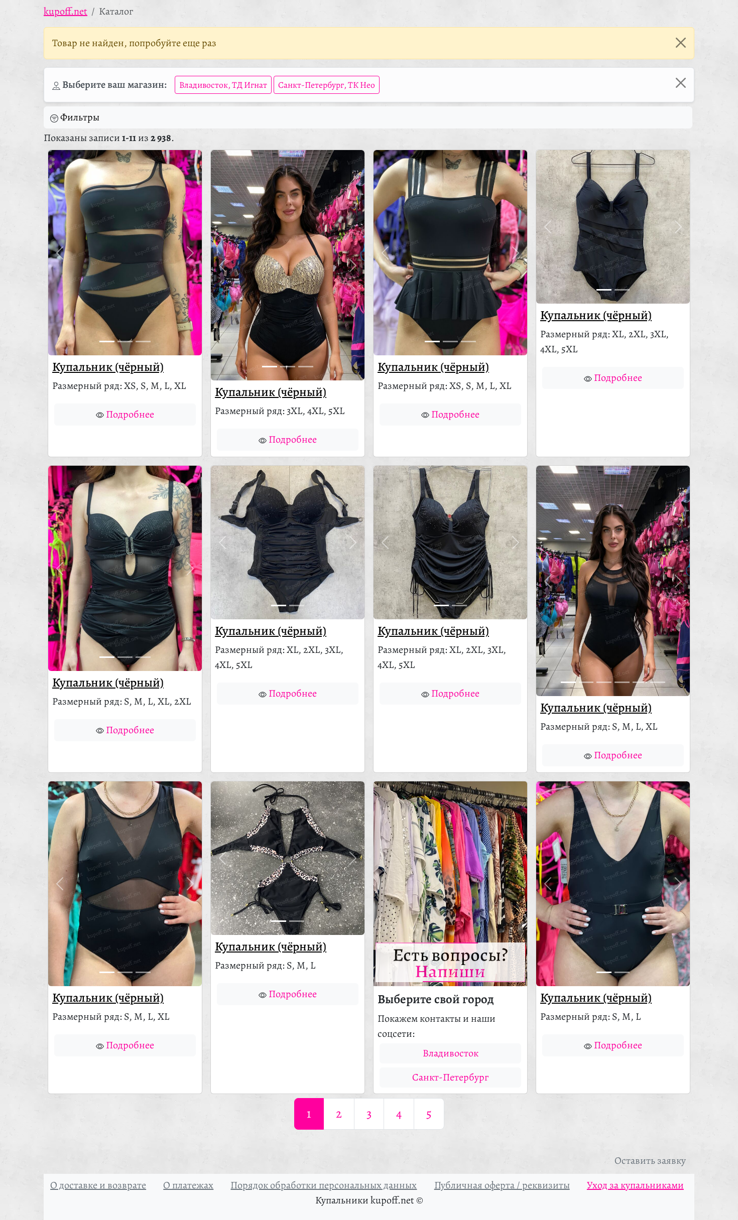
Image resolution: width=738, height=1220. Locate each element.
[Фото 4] (622, 682)
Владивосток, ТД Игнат (223, 85)
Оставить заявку (650, 1160)
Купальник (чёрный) (108, 366)
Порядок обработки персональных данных (323, 1185)
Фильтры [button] (79, 117)
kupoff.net (65, 11)
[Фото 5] (640, 682)
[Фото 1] (106, 341)
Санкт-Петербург (450, 1077)
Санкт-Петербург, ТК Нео (326, 85)
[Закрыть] (681, 43)
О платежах (188, 1185)
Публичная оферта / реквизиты (502, 1185)
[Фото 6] (657, 682)
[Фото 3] (143, 341)
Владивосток (450, 1053)
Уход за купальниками (635, 1185)
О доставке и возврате (98, 1185)
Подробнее (130, 414)
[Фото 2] (125, 341)
